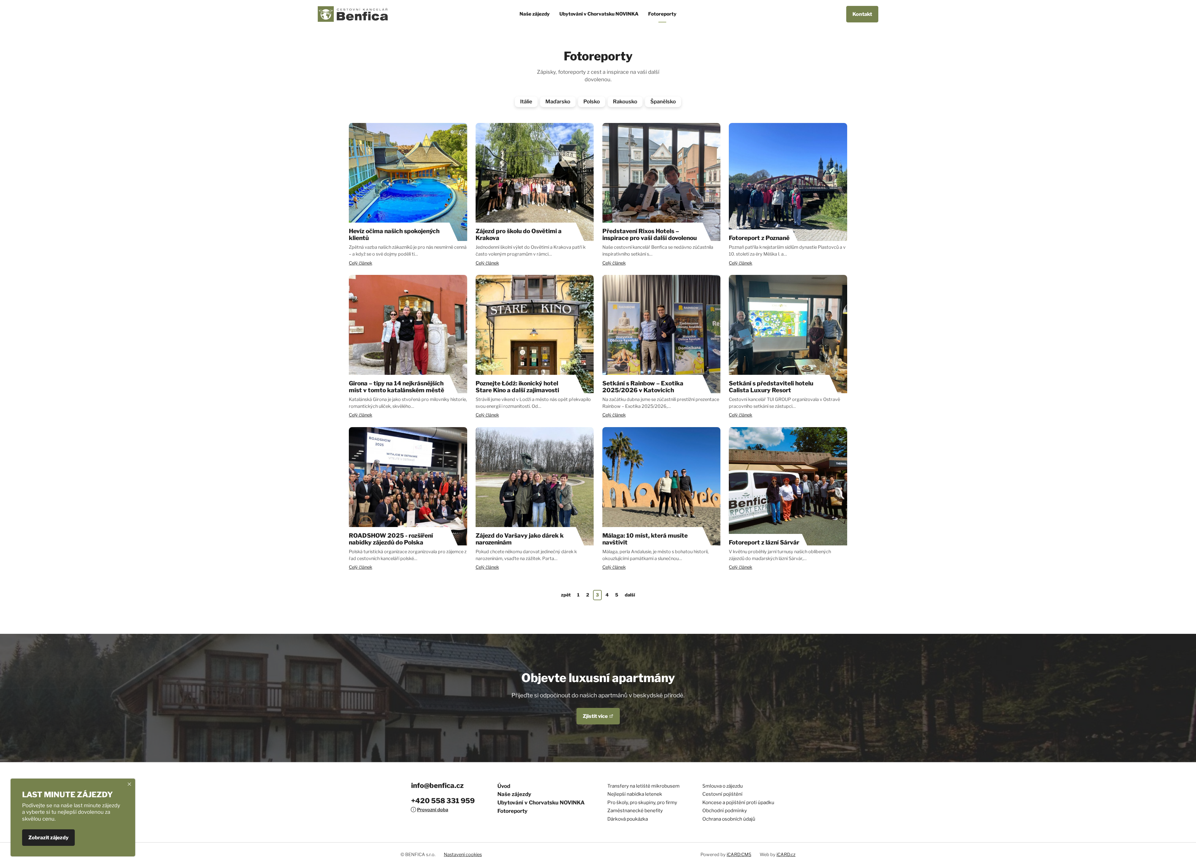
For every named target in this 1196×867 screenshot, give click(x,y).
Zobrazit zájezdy (48, 838)
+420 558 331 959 (443, 801)
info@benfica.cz (437, 785)
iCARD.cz (785, 854)
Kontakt (862, 14)
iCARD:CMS (739, 854)
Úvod (503, 786)
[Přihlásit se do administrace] (1190, 861)
